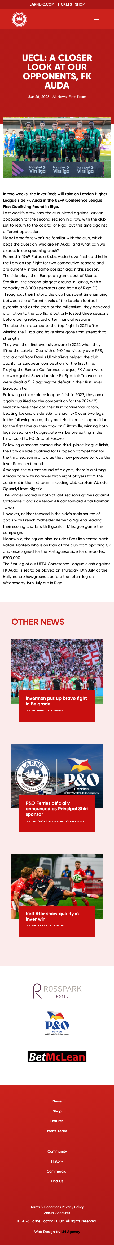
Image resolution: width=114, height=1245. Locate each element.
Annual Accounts (57, 1213)
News (57, 1101)
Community (57, 1151)
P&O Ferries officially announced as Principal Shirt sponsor (57, 808)
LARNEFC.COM (42, 4)
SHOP (80, 4)
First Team (77, 97)
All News (59, 97)
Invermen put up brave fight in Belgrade (56, 701)
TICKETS (65, 4)
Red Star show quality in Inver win (52, 916)
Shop (57, 1111)
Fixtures (57, 1121)
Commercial (57, 1171)
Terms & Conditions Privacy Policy (57, 1207)
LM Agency (70, 1231)
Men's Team (57, 1131)
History (57, 1161)
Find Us (57, 1181)
